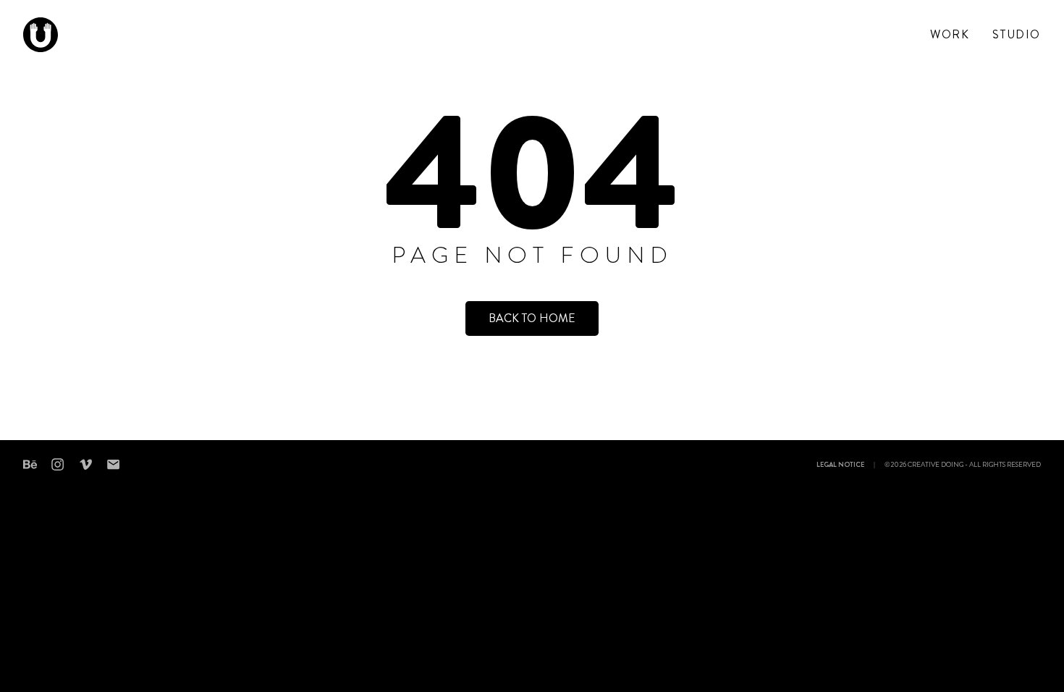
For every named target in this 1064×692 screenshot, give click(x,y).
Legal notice (840, 465)
